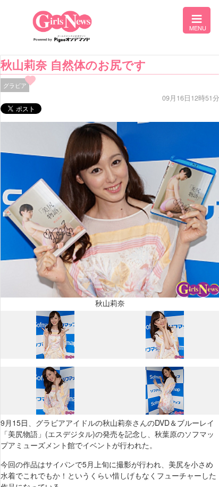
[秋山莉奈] (55, 356)
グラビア (15, 85)
